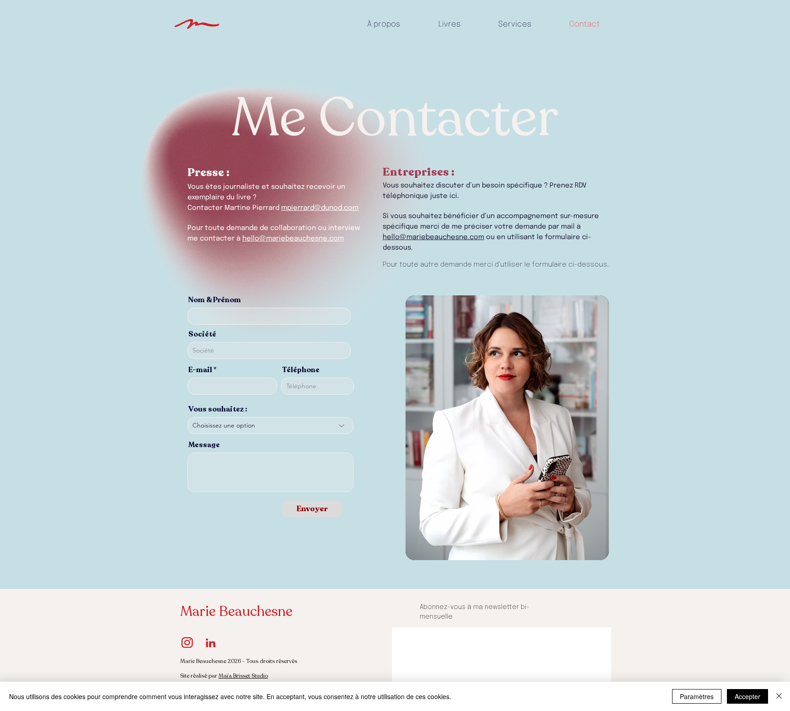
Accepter (747, 696)
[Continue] (197, 24)
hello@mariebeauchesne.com (293, 238)
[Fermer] (779, 696)
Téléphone (301, 370)
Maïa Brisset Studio (243, 675)
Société (202, 334)
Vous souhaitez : (217, 409)
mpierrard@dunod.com (319, 208)
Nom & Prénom (214, 300)
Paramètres (697, 696)
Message (204, 445)
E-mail (200, 370)
